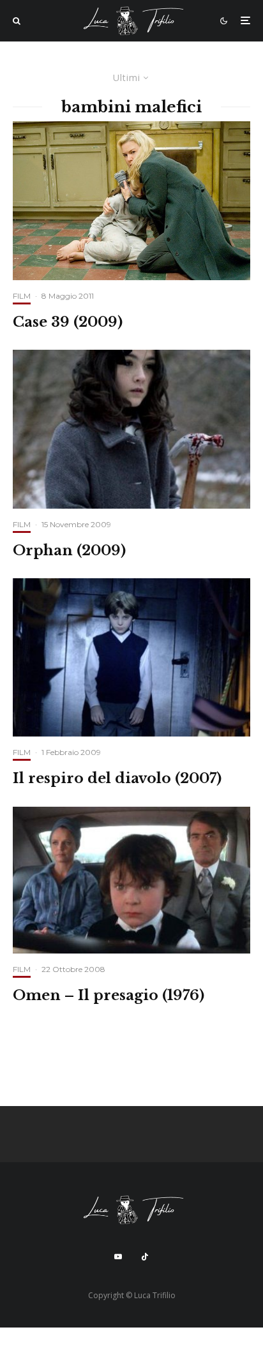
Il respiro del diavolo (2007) (117, 778)
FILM (22, 296)
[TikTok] (145, 1256)
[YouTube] (118, 1256)
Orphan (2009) (69, 550)
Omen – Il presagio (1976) (108, 995)
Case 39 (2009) (68, 322)
